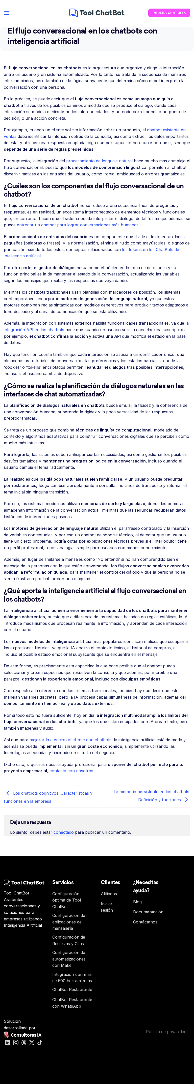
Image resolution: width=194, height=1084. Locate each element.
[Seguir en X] (31, 1043)
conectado (64, 832)
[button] (7, 13)
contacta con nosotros (71, 770)
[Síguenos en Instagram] (15, 1043)
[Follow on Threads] (24, 1043)
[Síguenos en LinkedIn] (7, 1043)
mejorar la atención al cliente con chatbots (70, 739)
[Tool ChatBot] (97, 13)
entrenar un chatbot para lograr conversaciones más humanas (77, 224)
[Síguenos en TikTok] (39, 1043)
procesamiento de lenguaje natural (99, 160)
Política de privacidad (166, 1031)
